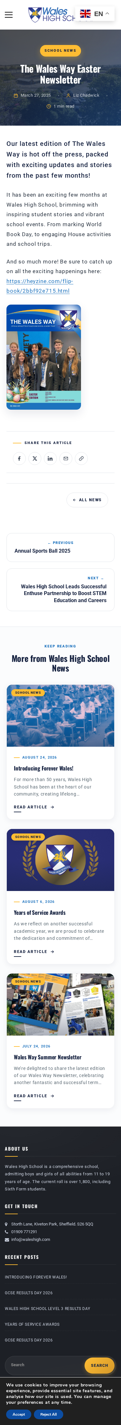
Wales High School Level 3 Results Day (47, 1308)
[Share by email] (65, 458)
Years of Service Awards (40, 912)
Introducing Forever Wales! (43, 768)
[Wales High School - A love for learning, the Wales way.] (60, 14)
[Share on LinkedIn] (50, 458)
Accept (19, 1414)
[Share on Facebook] (19, 458)
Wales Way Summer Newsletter (47, 1057)
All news (90, 500)
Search (17, 1364)
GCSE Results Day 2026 (29, 1293)
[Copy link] (81, 458)
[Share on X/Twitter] (34, 458)
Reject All (48, 1414)
